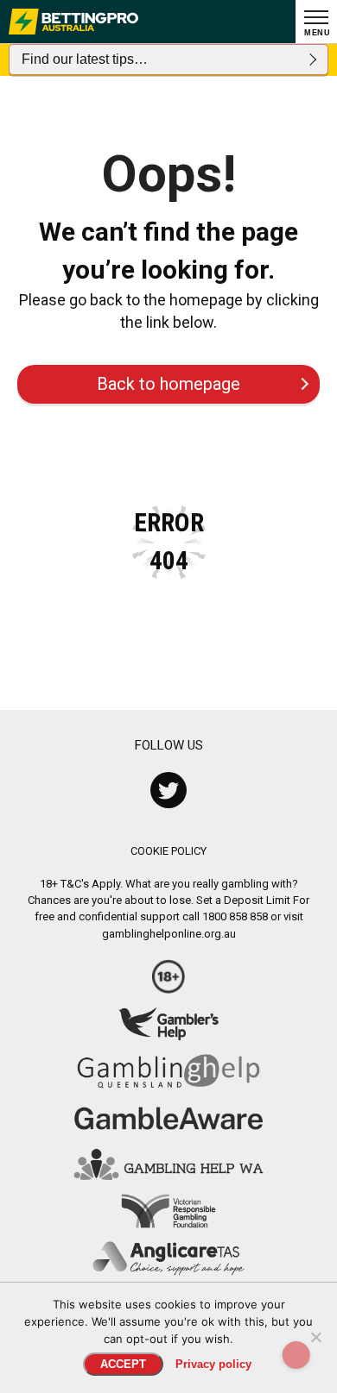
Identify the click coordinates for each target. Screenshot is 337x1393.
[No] (315, 1337)
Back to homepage (168, 383)
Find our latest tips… (85, 59)
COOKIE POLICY (168, 850)
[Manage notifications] (296, 1355)
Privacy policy (213, 1364)
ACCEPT (123, 1364)
